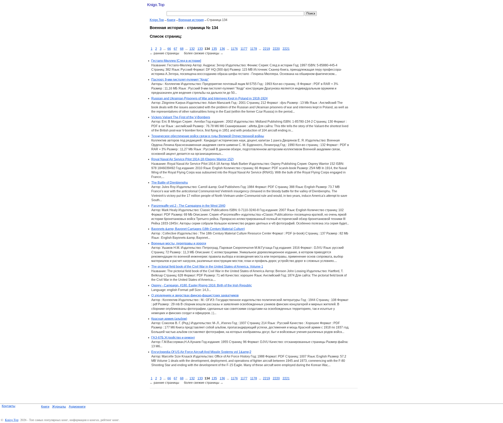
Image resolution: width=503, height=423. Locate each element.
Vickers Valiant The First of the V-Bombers (180, 117)
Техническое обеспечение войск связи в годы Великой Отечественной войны (207, 136)
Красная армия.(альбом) (169, 318)
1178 (253, 48)
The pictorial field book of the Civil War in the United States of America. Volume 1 (207, 266)
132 (192, 48)
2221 (286, 48)
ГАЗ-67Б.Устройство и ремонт (173, 337)
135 (214, 48)
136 (222, 48)
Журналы (59, 406)
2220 (276, 48)
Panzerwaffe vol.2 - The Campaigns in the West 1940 (188, 205)
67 (175, 48)
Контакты (8, 406)
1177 (243, 48)
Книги (45, 406)
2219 (266, 48)
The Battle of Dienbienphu (169, 182)
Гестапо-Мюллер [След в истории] (176, 60)
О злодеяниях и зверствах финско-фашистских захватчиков (195, 295)
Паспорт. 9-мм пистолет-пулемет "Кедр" (180, 79)
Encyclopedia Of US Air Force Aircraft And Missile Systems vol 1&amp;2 (201, 352)
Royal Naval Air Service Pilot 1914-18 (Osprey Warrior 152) (192, 159)
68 (182, 48)
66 (169, 48)
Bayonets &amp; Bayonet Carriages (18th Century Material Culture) (198, 229)
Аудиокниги (77, 406)
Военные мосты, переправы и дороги (178, 243)
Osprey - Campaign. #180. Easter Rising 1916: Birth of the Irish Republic (201, 285)
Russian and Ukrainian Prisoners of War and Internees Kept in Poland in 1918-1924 (209, 98)
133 (200, 48)
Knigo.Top (155, 5)
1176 (234, 48)
